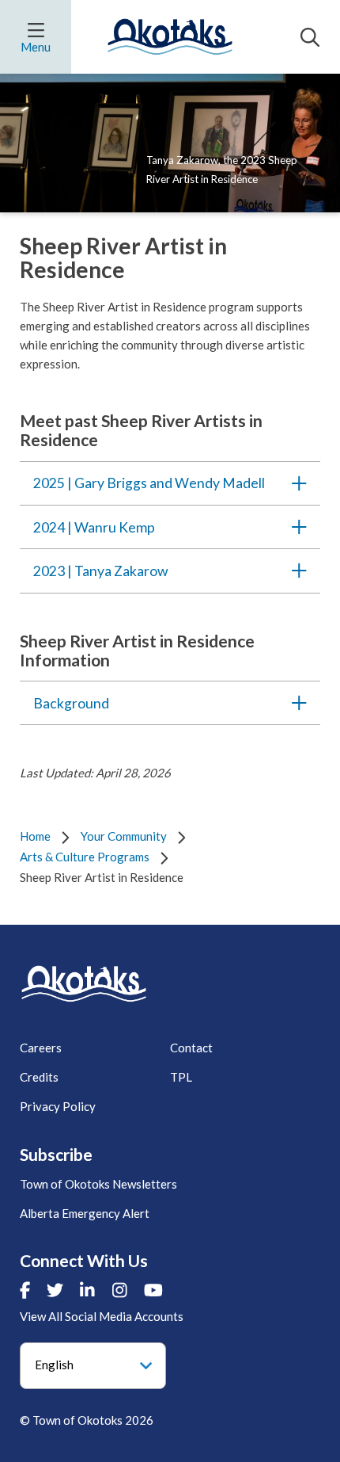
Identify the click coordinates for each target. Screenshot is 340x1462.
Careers (41, 1047)
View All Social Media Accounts (101, 1316)
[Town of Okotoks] (84, 983)
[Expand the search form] (310, 37)
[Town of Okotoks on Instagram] (119, 1290)
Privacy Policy (58, 1106)
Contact (191, 1047)
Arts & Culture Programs (84, 856)
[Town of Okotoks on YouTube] (153, 1290)
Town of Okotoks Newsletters (98, 1184)
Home (35, 836)
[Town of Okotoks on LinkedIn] (87, 1290)
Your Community (124, 836)
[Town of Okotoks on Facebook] (25, 1290)
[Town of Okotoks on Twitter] (55, 1290)
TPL (181, 1077)
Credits (39, 1077)
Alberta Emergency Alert (84, 1213)
